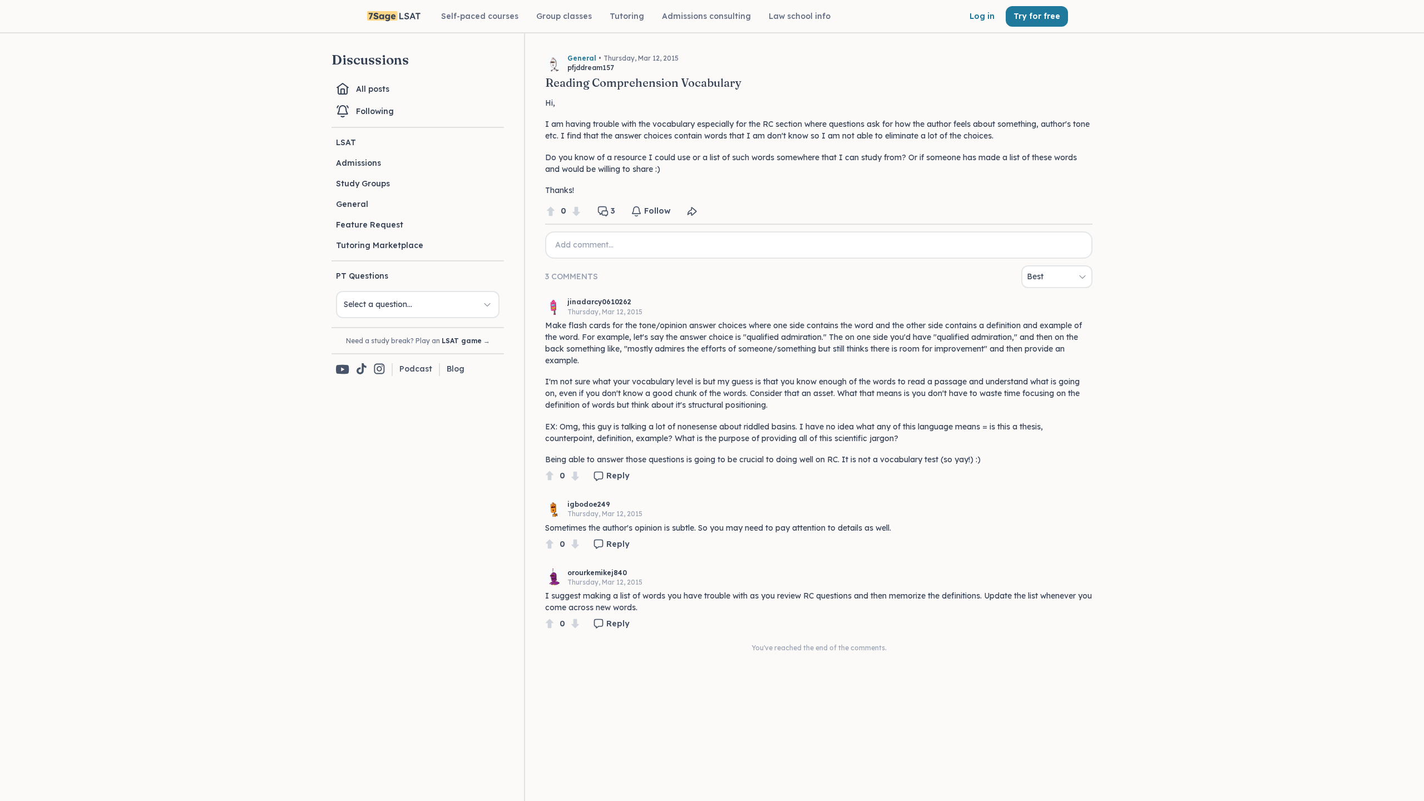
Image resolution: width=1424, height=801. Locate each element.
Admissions (358, 163)
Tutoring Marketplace (379, 245)
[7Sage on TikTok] (361, 369)
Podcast (415, 369)
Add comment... (584, 245)
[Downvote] (576, 211)
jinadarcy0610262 (599, 302)
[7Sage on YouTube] (342, 369)
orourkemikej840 (597, 572)
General (352, 204)
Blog (455, 369)
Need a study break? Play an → (418, 341)
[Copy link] (692, 211)
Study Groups (363, 184)
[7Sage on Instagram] (379, 369)
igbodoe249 (588, 504)
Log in (982, 16)
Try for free (1036, 16)
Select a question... (378, 304)
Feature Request (369, 225)
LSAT (346, 142)
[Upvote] (551, 211)
